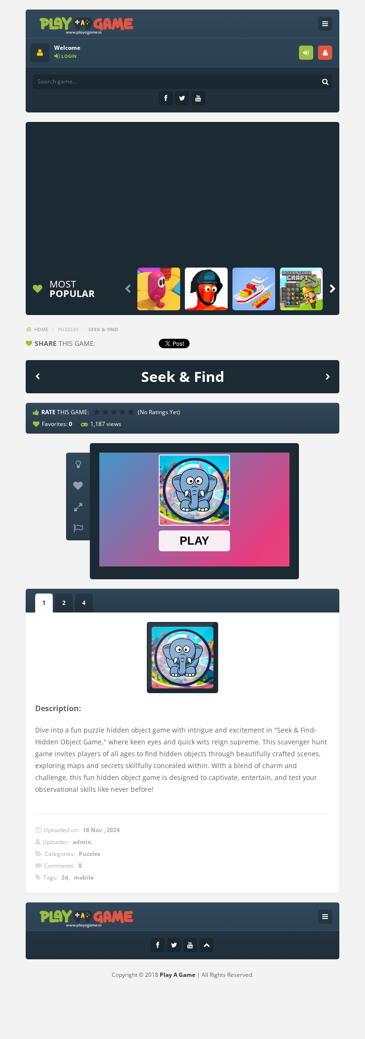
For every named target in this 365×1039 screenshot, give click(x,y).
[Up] (206, 945)
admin (82, 842)
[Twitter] (182, 98)
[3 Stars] (115, 412)
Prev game (37, 376)
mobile (84, 877)
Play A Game (177, 975)
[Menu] (325, 24)
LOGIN (306, 53)
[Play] (158, 289)
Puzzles (68, 329)
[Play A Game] (87, 24)
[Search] (325, 81)
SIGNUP (325, 53)
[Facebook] (166, 98)
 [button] (78, 528)
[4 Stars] (123, 412)
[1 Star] (98, 412)
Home (41, 329)
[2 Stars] (106, 412)
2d (64, 877)
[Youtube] (198, 98)
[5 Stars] (132, 412)
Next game (327, 376)
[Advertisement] (197, 193)
